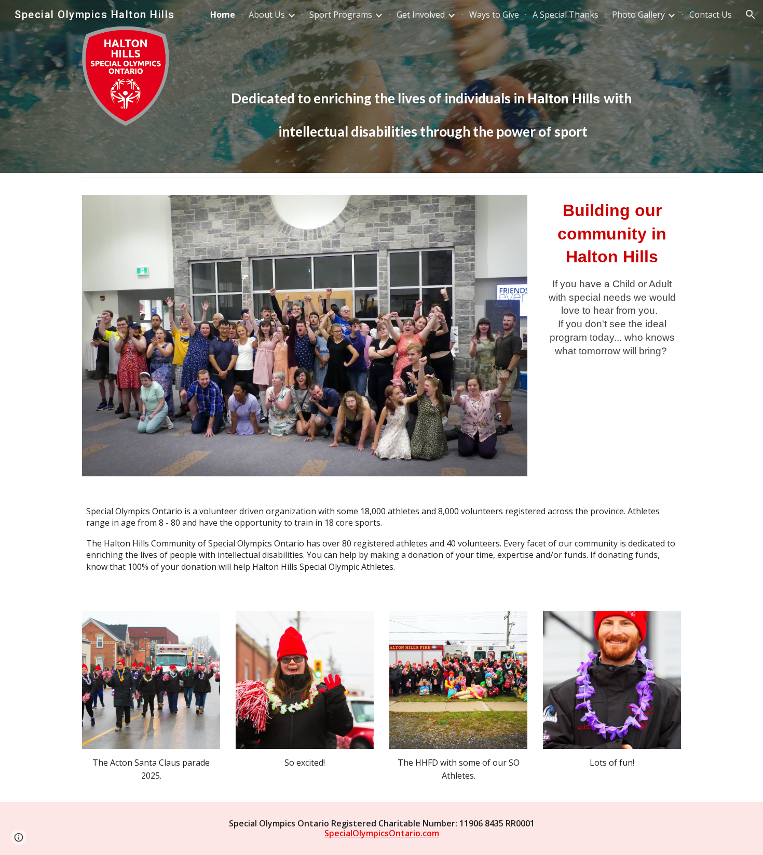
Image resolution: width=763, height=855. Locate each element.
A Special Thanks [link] (565, 14)
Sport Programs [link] (340, 14)
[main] (432, 86)
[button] (750, 14)
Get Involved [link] (421, 14)
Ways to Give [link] (494, 14)
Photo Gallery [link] (638, 14)
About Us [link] (267, 14)
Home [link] (222, 14)
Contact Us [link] (710, 14)
